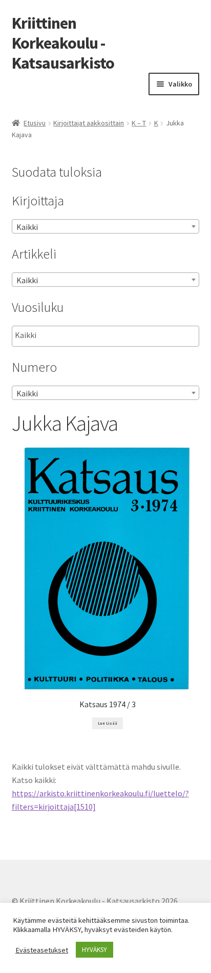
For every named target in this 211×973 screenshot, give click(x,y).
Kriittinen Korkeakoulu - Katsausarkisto (63, 43)
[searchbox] (66, 335)
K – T (139, 123)
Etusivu (35, 123)
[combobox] (106, 226)
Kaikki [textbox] (27, 227)
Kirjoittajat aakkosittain (88, 123)
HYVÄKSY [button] (94, 949)
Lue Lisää (107, 723)
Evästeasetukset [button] (41, 950)
